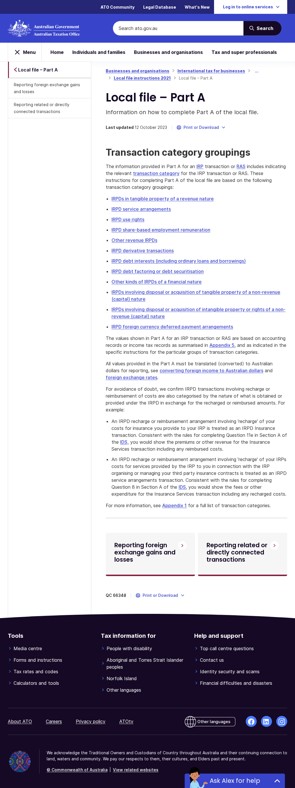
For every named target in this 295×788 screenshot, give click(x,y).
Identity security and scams (230, 671)
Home (57, 52)
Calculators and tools (36, 683)
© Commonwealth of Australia (77, 769)
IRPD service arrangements (141, 209)
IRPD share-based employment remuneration (160, 230)
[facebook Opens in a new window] (251, 721)
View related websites (135, 769)
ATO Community (118, 7)
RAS (241, 166)
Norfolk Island (122, 678)
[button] (201, 127)
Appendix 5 (222, 345)
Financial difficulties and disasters (236, 683)
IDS (182, 487)
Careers (54, 721)
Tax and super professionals (244, 52)
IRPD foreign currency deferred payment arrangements (172, 327)
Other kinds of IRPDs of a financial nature (156, 282)
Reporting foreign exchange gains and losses (47, 88)
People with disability (129, 648)
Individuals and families (98, 52)
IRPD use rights (127, 219)
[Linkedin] (266, 721)
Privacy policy (90, 721)
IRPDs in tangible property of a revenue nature (162, 199)
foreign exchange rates (131, 377)
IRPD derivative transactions (142, 250)
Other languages (124, 690)
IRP (199, 166)
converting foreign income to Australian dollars (211, 370)
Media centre (28, 648)
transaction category (156, 173)
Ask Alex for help (235, 780)
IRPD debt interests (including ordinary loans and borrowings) (178, 261)
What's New (197, 7)
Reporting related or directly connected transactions (41, 108)
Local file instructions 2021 (142, 78)
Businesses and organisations (168, 52)
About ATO (20, 721)
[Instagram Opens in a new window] (281, 721)
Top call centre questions (227, 648)
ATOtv (126, 721)
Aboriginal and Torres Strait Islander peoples (145, 663)
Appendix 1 (174, 505)
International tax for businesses (211, 70)
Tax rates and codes (36, 671)
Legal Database (159, 7)
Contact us (212, 660)
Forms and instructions (38, 660)
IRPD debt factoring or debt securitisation (157, 271)
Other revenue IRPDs (134, 240)
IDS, (124, 442)
